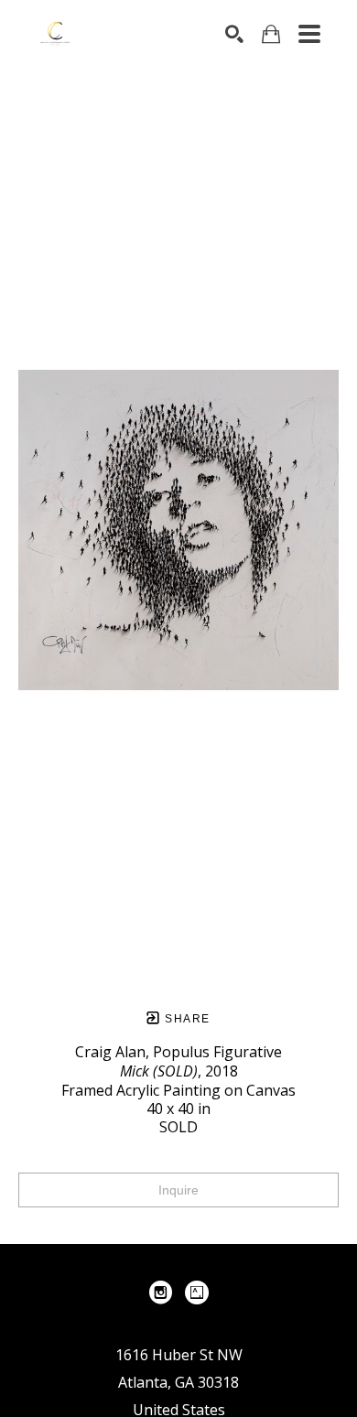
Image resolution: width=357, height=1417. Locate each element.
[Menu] (309, 34)
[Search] (234, 34)
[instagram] (160, 1292)
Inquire (178, 1190)
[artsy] (197, 1292)
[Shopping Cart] (271, 34)
